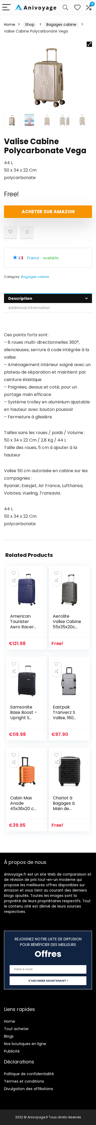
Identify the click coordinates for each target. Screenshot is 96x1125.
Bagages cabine (61, 24)
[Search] (65, 8)
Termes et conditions (24, 1081)
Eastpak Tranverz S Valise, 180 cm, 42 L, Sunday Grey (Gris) (66, 720)
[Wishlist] (77, 7)
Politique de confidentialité (29, 1074)
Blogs (9, 1036)
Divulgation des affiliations (28, 1088)
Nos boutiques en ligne (25, 1043)
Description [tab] (20, 298)
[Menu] (6, 8)
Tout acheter (16, 1028)
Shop (29, 24)
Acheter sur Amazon (48, 211)
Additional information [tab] (29, 307)
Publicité (12, 1051)
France (33, 257)
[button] (89, 44)
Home (9, 24)
